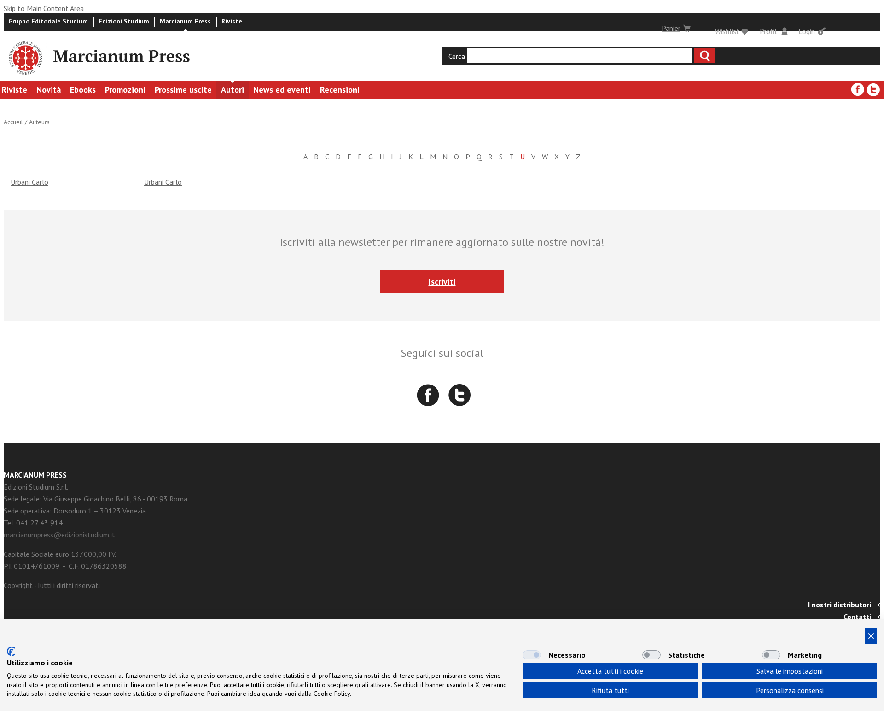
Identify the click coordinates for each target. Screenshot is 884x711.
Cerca (456, 56)
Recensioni (340, 89)
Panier (671, 28)
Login (806, 31)
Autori (232, 89)
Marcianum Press (185, 21)
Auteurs (39, 122)
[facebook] (858, 90)
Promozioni (125, 89)
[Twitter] (873, 90)
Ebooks (83, 89)
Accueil (13, 122)
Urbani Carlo (29, 181)
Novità (48, 89)
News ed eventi (282, 89)
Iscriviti (442, 281)
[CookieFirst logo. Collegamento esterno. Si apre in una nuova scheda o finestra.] (11, 651)
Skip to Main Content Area (44, 8)
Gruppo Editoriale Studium (48, 21)
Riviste (231, 21)
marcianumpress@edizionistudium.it (59, 534)
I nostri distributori (839, 604)
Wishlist (727, 31)
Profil (768, 31)
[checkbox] (532, 654)
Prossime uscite (183, 89)
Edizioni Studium (124, 21)
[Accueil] (24, 76)
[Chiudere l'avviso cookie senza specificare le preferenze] (871, 636)
